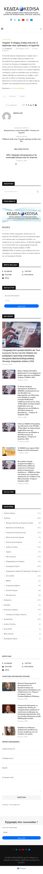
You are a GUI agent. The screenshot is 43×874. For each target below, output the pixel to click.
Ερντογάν (12, 96)
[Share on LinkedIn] (31, 105)
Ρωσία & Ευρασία (23, 590)
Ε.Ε (5, 96)
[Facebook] (11, 20)
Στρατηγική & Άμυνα (23, 566)
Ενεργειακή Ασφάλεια (23, 586)
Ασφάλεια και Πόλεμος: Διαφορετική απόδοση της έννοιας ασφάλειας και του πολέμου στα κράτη (27, 731)
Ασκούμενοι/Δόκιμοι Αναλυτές (23, 614)
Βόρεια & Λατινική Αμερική (23, 537)
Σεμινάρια (22, 605)
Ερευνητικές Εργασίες (22, 610)
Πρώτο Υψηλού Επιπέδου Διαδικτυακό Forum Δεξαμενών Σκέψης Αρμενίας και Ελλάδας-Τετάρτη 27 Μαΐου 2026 (29, 374)
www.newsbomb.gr (18, 88)
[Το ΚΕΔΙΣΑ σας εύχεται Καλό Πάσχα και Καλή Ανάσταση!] (8, 451)
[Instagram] (27, 20)
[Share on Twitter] (28, 105)
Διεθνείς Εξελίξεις (23, 547)
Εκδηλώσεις (22, 600)
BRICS (23, 581)
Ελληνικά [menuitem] (23, 868)
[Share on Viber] (33, 105)
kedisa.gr (8, 49)
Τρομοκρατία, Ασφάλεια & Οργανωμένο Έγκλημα (23, 571)
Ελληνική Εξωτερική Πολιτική (23, 533)
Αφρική (23, 552)
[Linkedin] (19, 20)
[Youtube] (23, 20)
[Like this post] (24, 105)
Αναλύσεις (22, 518)
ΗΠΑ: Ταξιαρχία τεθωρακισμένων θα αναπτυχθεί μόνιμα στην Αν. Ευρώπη (21, 156)
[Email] (31, 20)
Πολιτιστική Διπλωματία (23, 542)
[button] (4, 159)
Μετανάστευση (23, 595)
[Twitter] (15, 20)
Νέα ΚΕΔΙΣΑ (22, 619)
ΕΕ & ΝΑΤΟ (23, 576)
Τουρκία (22, 96)
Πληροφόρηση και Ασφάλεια (23, 561)
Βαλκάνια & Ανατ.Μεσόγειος (23, 528)
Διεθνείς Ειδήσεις (22, 513)
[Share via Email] (35, 105)
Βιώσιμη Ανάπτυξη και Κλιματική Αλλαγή (23, 523)
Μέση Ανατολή (23, 557)
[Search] (41, 29)
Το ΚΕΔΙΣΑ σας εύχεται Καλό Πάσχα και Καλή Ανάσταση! (28, 449)
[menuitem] (21, 868)
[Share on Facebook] (26, 105)
